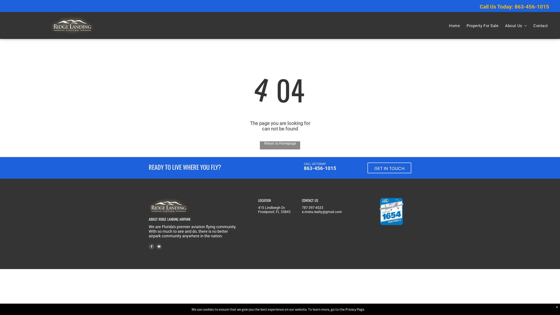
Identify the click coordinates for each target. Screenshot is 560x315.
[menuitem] (454, 25)
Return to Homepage (280, 143)
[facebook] (151, 247)
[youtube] (159, 247)
